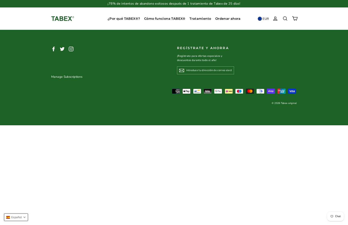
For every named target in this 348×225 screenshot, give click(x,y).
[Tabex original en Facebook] (53, 48)
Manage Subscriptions (67, 77)
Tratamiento (200, 19)
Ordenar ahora (227, 19)
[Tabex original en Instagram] (71, 48)
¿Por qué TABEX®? (124, 19)
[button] (16, 217)
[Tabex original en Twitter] (62, 48)
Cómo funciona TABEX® (164, 19)
